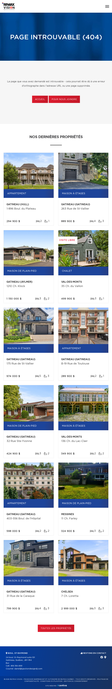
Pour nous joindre (64, 99)
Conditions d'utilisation (51, 681)
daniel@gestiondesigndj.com (28, 669)
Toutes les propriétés (56, 628)
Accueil (40, 99)
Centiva (62, 685)
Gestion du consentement (76, 681)
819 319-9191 (16, 666)
